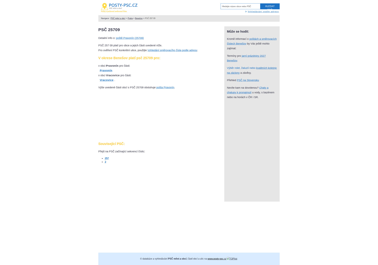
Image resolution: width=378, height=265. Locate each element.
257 (107, 158)
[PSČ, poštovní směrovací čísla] (232, 258)
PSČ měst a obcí (118, 18)
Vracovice (107, 80)
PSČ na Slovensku (248, 80)
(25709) (130, 38)
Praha (130, 18)
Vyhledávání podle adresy (263, 11)
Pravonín (106, 70)
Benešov (139, 18)
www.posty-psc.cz (217, 258)
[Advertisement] (123, 116)
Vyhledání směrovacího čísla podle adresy (172, 50)
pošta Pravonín (165, 87)
